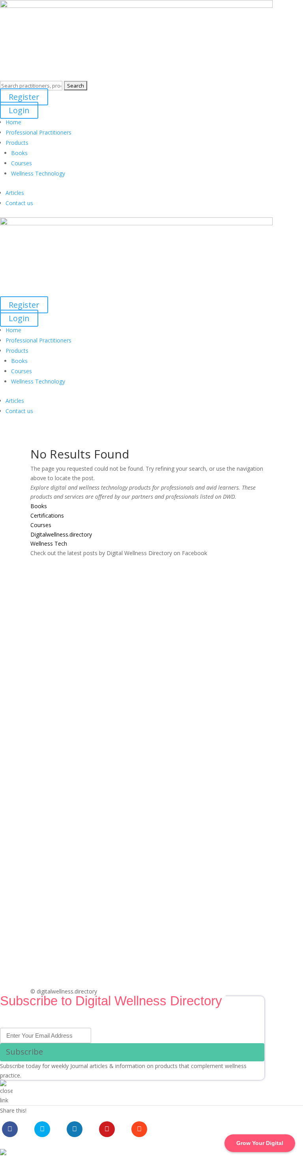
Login (19, 110)
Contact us (19, 203)
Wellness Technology (38, 173)
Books (19, 153)
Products (17, 142)
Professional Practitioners (38, 132)
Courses (21, 163)
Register (24, 97)
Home (13, 122)
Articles (15, 192)
